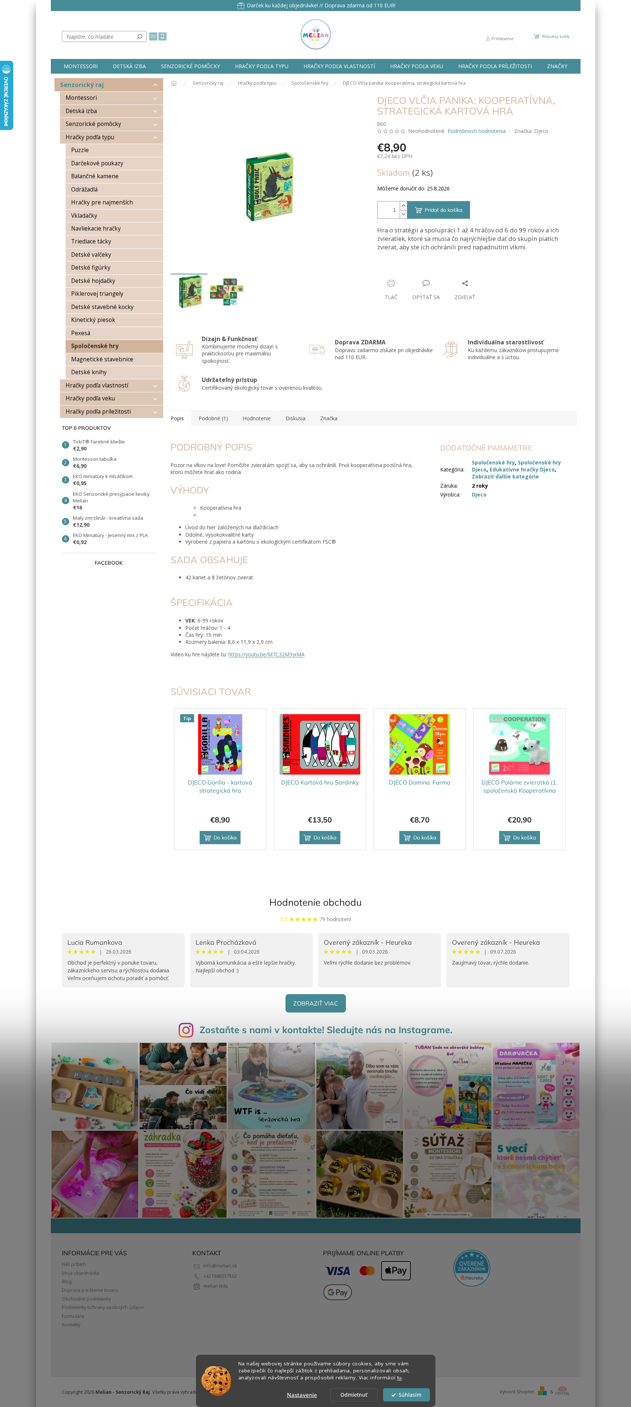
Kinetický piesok (93, 320)
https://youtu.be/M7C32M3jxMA (266, 654)
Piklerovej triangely (97, 294)
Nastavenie (302, 1395)
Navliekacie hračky (96, 228)
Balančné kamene (95, 176)
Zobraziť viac (315, 1003)
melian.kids (215, 1286)
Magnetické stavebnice (102, 359)
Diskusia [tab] (295, 418)
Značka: (531, 130)
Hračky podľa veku (90, 398)
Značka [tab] (328, 418)
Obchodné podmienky (86, 1299)
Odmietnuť (353, 1395)
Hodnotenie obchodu (315, 902)
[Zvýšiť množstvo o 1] (403, 205)
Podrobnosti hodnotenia (477, 130)
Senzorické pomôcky (93, 124)
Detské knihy (89, 372)
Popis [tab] (177, 418)
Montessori (81, 98)
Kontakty (71, 1325)
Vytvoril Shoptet (516, 1392)
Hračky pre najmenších (102, 202)
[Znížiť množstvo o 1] (403, 214)
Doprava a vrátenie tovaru (90, 1290)
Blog (66, 1281)
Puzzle (80, 150)
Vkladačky (84, 216)
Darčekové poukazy (97, 163)
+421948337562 (220, 1276)
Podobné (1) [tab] (213, 418)
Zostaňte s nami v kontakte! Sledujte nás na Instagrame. (326, 1029)
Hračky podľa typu (90, 137)
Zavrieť (427, 269)
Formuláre (73, 1316)
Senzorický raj (82, 84)
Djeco (479, 494)
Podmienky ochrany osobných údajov (103, 1307)
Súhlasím (410, 1395)
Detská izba (81, 111)
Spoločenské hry (95, 346)
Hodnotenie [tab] (257, 418)
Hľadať (139, 36)
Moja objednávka (80, 1273)
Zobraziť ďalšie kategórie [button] (505, 476)
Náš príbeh (74, 1264)
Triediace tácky (91, 241)
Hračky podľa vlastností (97, 385)
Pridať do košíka (443, 210)
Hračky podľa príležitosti (98, 411)
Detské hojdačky (93, 281)
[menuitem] (80, 66)
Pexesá (80, 333)
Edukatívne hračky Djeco (522, 469)
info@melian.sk (220, 1266)
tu (399, 1377)
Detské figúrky (91, 267)
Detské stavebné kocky (102, 307)
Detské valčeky (91, 255)
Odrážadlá (84, 189)
